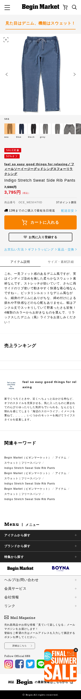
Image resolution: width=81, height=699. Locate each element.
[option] (40, 77)
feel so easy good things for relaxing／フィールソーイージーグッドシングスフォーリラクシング (39, 169)
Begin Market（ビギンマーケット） (27, 457)
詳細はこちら (20, 645)
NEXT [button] (74, 74)
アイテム (61, 457)
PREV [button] (6, 74)
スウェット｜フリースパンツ (22, 462)
